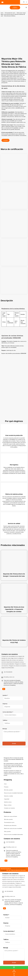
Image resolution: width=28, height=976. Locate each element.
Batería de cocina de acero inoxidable (13, 828)
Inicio (2, 12)
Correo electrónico (8, 712)
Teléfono (5, 720)
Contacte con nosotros (9, 808)
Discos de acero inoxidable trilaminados (13, 793)
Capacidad (6, 799)
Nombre (5, 695)
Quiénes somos (7, 802)
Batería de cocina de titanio (10, 816)
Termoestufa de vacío (10, 12)
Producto (6, 787)
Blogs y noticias (7, 805)
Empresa (5, 703)
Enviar (14, 743)
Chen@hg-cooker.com (9, 677)
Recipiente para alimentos (10, 825)
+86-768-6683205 (8, 672)
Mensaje (4, 728)
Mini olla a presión (8, 790)
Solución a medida (8, 796)
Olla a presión (7, 831)
